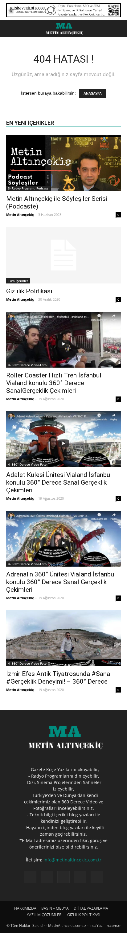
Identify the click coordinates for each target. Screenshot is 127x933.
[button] (118, 28)
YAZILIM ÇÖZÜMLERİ (44, 914)
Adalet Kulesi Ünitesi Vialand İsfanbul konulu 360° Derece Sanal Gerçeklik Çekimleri (59, 482)
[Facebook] (30, 877)
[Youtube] (97, 877)
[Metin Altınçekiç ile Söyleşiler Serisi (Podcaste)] (63, 163)
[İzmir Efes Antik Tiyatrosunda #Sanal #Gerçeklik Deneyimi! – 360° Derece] (63, 638)
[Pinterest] (63, 877)
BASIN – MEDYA (55, 908)
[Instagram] (47, 877)
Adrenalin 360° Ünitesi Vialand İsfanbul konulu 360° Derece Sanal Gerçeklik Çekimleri (61, 582)
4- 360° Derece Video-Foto (27, 365)
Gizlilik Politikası (29, 291)
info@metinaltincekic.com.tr (72, 860)
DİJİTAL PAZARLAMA (91, 908)
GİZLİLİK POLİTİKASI (83, 914)
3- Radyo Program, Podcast (28, 188)
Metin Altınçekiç (20, 214)
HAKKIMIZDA (25, 908)
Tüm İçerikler (18, 281)
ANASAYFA (93, 93)
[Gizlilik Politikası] (63, 255)
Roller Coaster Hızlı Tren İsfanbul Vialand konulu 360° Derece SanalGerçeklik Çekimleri (53, 383)
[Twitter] (80, 877)
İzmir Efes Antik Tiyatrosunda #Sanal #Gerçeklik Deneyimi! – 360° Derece (59, 677)
